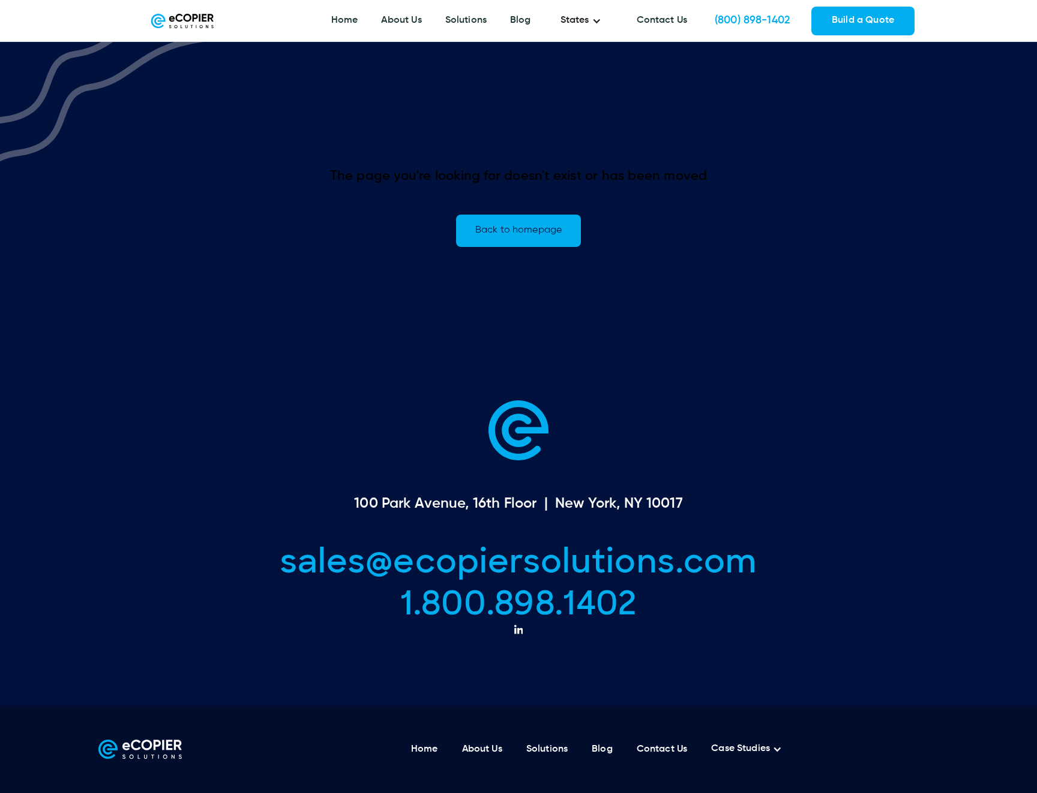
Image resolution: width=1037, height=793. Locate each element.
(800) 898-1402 (752, 20)
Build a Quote (863, 20)
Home (344, 20)
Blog (520, 20)
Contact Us (662, 20)
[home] (182, 21)
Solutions (466, 20)
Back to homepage (518, 230)
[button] (584, 21)
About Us (401, 20)
